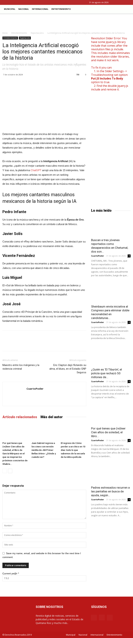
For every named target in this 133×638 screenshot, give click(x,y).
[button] (126, 9)
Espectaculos (37, 32)
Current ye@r (10, 573)
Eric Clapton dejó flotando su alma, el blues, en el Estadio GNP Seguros (67, 369)
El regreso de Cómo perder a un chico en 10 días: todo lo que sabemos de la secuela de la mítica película (73, 450)
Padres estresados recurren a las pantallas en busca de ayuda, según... (110, 491)
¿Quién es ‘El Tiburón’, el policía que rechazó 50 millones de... (106, 373)
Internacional (40, 9)
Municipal (9, 9)
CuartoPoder (34, 388)
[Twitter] (128, 2)
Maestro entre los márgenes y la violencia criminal (20, 367)
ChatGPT (36, 170)
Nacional (23, 9)
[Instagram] (122, 2)
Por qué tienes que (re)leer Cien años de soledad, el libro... (108, 432)
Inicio (5, 32)
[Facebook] (116, 2)
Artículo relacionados (19, 417)
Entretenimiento (61, 9)
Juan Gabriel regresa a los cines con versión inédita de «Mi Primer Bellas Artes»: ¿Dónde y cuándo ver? (44, 450)
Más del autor (52, 417)
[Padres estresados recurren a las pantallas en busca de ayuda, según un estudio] (111, 473)
